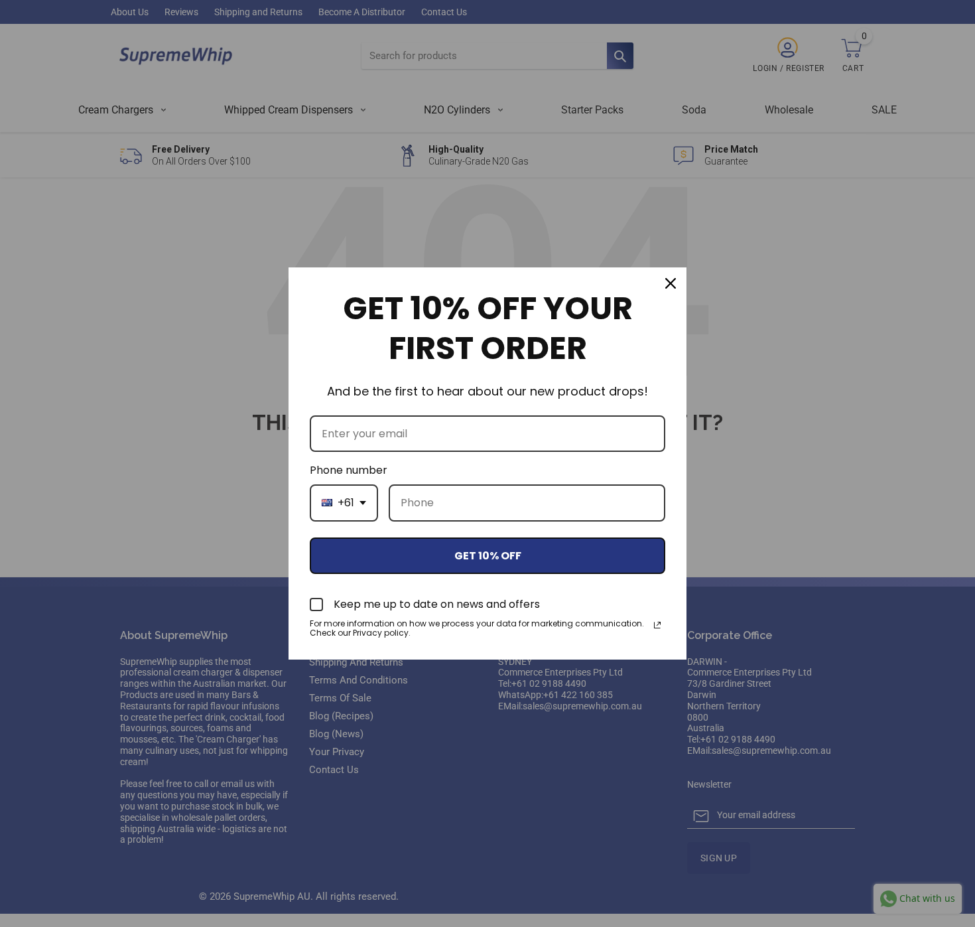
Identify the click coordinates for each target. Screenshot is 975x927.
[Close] (670, 283)
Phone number (348, 470)
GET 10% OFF (487, 555)
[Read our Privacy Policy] (657, 625)
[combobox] (344, 502)
